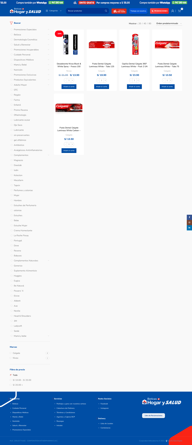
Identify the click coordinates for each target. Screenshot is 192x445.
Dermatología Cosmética (25, 39)
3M (15, 321)
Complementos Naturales (26, 260)
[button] (69, 86)
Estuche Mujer (20, 225)
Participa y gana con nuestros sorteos (71, 404)
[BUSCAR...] (106, 11)
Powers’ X (18, 290)
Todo (15, 375)
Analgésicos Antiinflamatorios (28, 150)
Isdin (16, 170)
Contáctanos (105, 428)
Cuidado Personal (22, 54)
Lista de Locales (107, 423)
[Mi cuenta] (172, 10)
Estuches (18, 215)
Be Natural (19, 285)
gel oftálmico (20, 140)
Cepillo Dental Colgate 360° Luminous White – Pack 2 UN (134, 65)
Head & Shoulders (22, 316)
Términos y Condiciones (66, 412)
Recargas (60, 421)
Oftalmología (20, 115)
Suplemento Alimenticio (25, 270)
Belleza (17, 34)
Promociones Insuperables (26, 49)
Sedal (16, 331)
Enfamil (17, 104)
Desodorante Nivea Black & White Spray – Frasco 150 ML (69, 66)
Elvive (16, 295)
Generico (18, 265)
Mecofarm (18, 180)
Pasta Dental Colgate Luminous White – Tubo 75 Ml (167, 66)
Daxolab (18, 165)
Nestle (17, 310)
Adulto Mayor (20, 84)
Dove (16, 245)
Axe (16, 305)
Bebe (16, 220)
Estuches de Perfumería (25, 205)
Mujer (16, 195)
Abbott (17, 300)
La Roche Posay (21, 235)
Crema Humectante (23, 230)
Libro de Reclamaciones (153, 416)
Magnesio (18, 160)
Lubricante (19, 130)
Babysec (18, 255)
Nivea (68, 71)
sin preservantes (22, 135)
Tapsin (17, 185)
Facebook (104, 404)
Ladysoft (18, 325)
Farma (17, 100)
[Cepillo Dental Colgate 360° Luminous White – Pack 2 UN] (134, 45)
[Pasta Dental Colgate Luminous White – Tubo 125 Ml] (102, 45)
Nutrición (18, 69)
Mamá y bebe (20, 336)
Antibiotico (19, 145)
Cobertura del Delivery (66, 408)
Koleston (18, 175)
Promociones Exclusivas (25, 74)
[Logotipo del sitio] (25, 10)
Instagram (105, 408)
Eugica (17, 280)
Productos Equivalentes (25, 79)
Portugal (18, 240)
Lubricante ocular (22, 120)
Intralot (59, 425)
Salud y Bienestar (22, 44)
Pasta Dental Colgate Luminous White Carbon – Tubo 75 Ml (68, 130)
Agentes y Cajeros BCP (66, 417)
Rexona (17, 250)
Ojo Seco (18, 125)
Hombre (18, 200)
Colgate (101, 71)
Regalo (17, 94)
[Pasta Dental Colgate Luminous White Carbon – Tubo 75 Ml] (69, 109)
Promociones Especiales (25, 29)
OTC (16, 89)
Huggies (18, 275)
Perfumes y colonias (23, 190)
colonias (18, 210)
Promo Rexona (21, 110)
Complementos (21, 155)
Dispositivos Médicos (24, 59)
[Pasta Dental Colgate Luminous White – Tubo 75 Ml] (167, 45)
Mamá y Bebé (20, 64)
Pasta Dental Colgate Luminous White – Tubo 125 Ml (101, 66)
